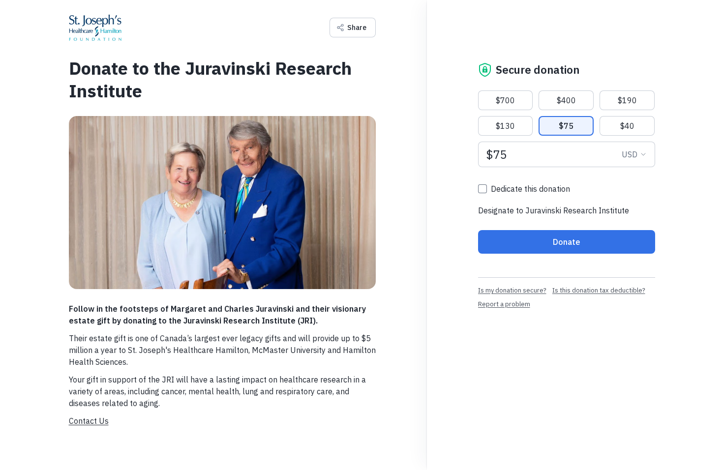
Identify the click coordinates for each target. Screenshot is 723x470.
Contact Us (89, 421)
